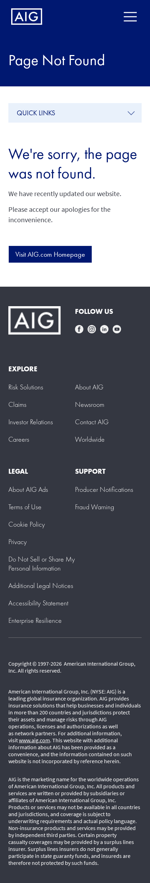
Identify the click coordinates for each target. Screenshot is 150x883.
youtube (117, 329)
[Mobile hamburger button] (130, 16)
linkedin (104, 329)
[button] (41, 564)
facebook (79, 329)
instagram (92, 329)
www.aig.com (34, 740)
